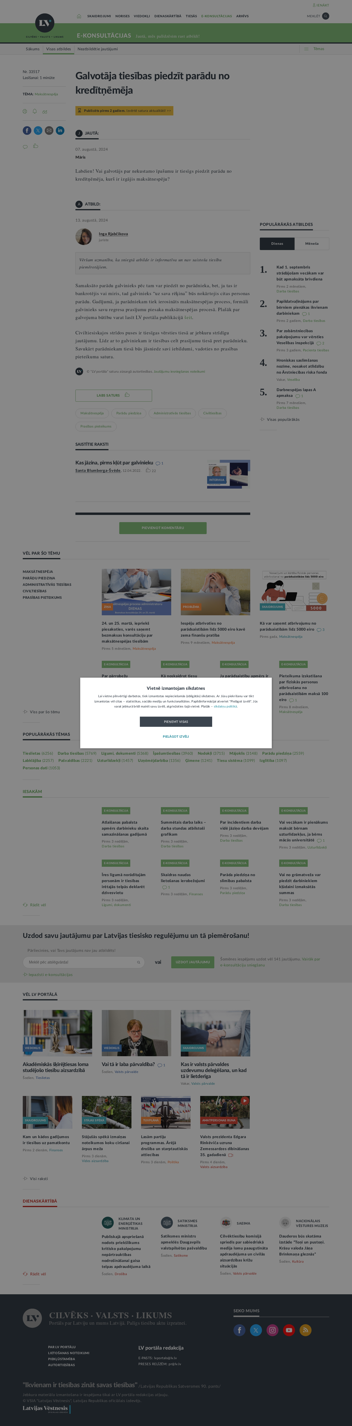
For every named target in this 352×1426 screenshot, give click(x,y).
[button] (176, 737)
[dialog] (176, 713)
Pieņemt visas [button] (176, 721)
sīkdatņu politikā (225, 706)
